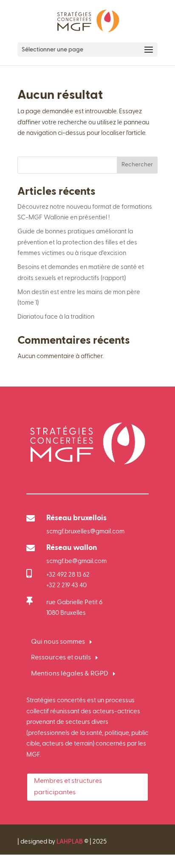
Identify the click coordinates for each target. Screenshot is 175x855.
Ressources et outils (61, 657)
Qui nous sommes (58, 642)
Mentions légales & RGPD (69, 673)
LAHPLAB (69, 841)
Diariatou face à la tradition (55, 317)
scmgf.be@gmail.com (76, 561)
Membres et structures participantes (68, 787)
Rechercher (137, 165)
